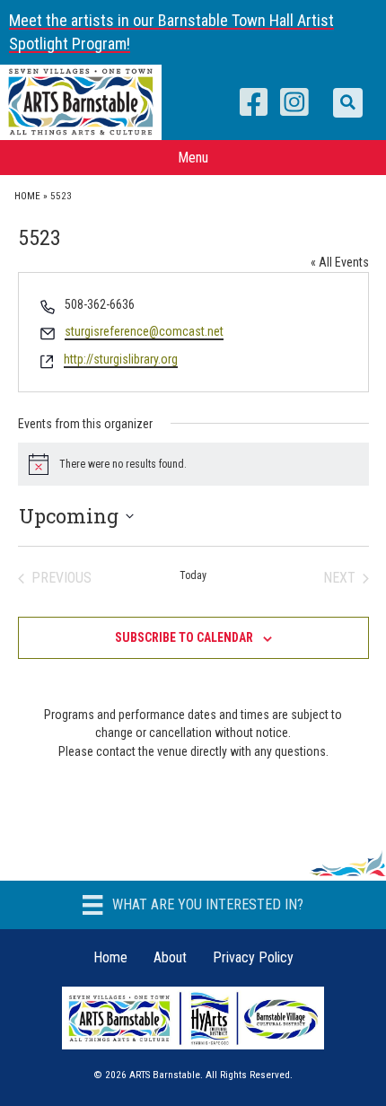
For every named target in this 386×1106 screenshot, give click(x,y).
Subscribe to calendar (184, 637)
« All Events (340, 262)
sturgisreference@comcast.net (144, 331)
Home (27, 196)
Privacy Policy (253, 957)
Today (193, 575)
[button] (348, 103)
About (170, 957)
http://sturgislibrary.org (121, 359)
